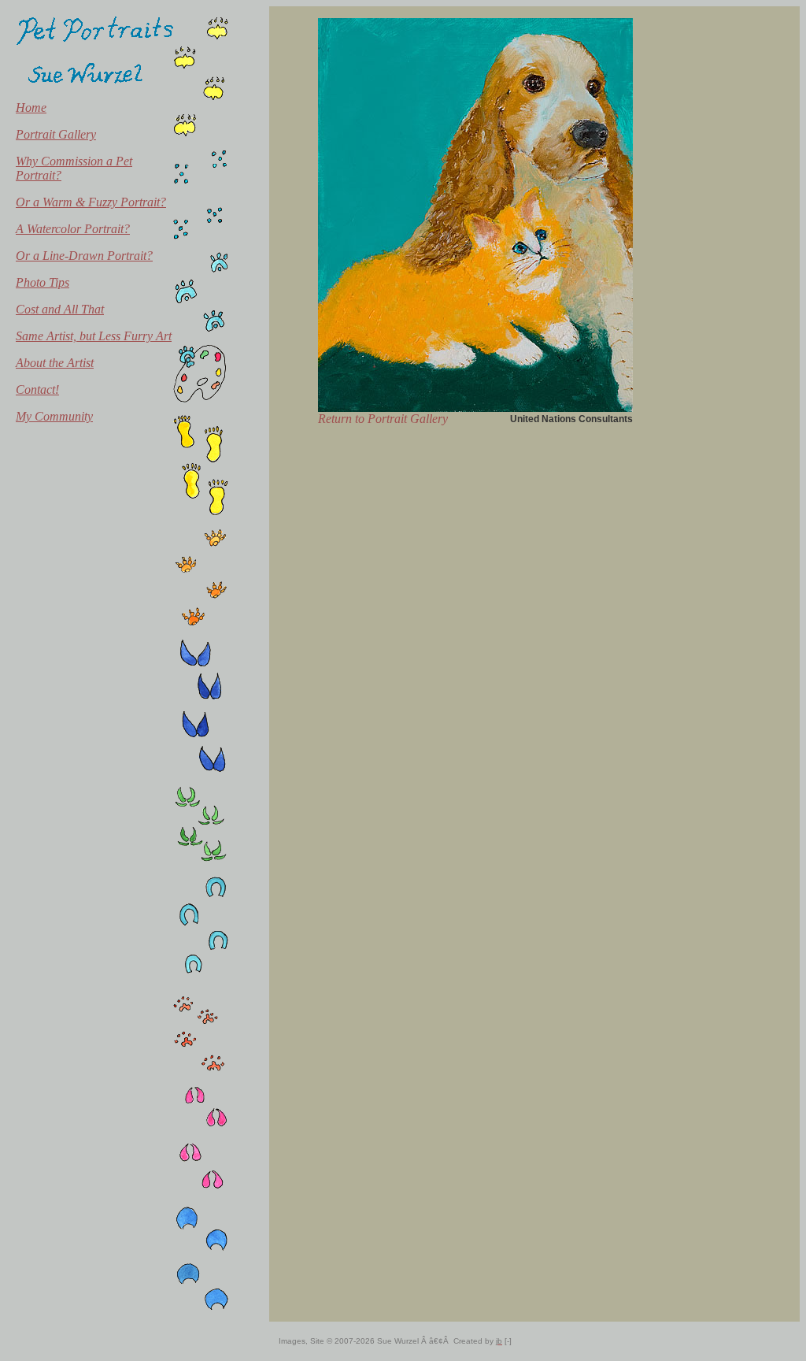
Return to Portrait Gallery (383, 418)
